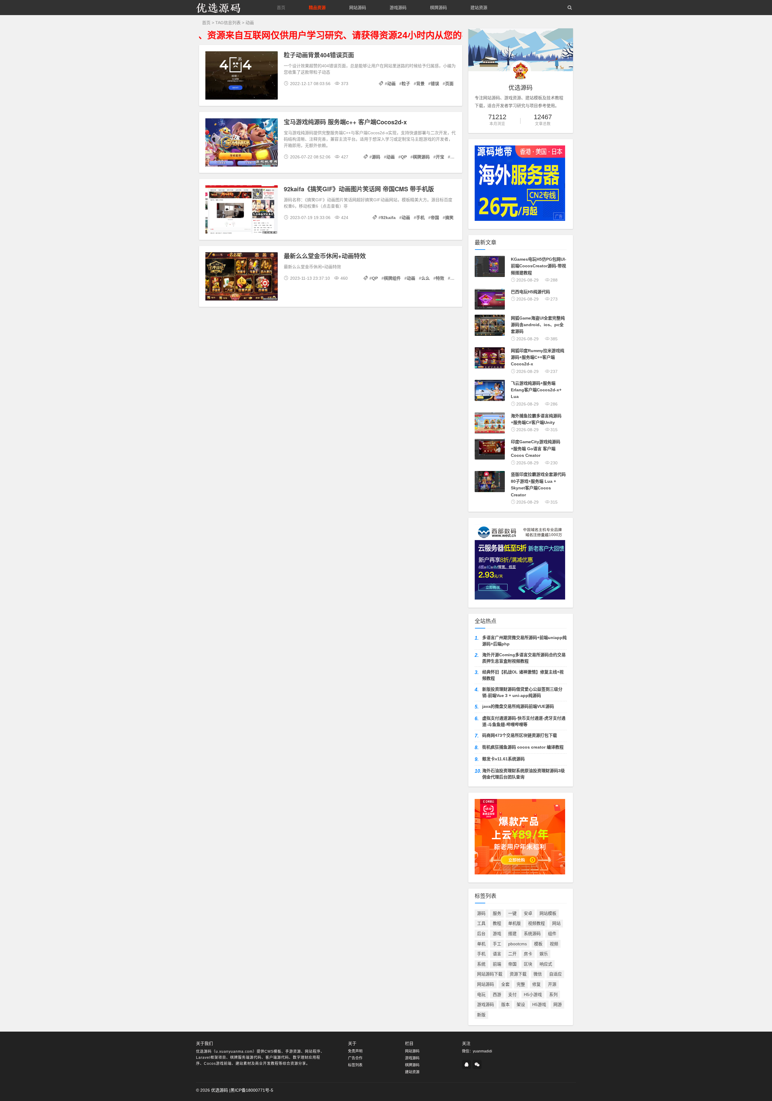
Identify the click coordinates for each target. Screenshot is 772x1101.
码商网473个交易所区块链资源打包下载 (519, 735)
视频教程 (536, 923)
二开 (512, 953)
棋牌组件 (392, 278)
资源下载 (518, 974)
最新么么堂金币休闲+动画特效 (325, 255)
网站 (556, 923)
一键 (512, 913)
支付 (512, 994)
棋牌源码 (438, 7)
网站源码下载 (489, 974)
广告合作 (355, 1058)
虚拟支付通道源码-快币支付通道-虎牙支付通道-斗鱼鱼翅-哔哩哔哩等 (523, 721)
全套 (505, 984)
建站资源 (478, 7)
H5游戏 (539, 1004)
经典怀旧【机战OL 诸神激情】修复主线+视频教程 (523, 675)
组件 (552, 933)
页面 (449, 83)
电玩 (481, 994)
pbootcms (517, 943)
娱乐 (543, 953)
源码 (376, 156)
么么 (425, 278)
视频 (554, 943)
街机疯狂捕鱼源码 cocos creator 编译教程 (523, 747)
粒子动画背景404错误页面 (319, 54)
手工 (497, 943)
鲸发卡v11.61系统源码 (503, 758)
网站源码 (357, 7)
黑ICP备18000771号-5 (251, 1090)
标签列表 (355, 1065)
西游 (497, 994)
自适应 (555, 974)
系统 (481, 964)
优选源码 (219, 1090)
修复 (536, 984)
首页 (281, 7)
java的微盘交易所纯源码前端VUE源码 (518, 706)
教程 (497, 923)
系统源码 (532, 933)
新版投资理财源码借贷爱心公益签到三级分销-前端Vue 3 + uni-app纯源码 (522, 692)
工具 (481, 923)
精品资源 (317, 7)
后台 (481, 933)
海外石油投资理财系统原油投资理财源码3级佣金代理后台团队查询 (523, 773)
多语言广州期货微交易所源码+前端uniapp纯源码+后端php (524, 640)
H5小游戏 (533, 994)
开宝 (440, 156)
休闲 (454, 278)
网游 (557, 1004)
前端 (497, 964)
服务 (497, 913)
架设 (521, 1004)
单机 (481, 943)
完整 (521, 984)
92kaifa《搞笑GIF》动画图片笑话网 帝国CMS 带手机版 (359, 188)
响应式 (545, 964)
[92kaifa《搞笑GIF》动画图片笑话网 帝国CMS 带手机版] (241, 210)
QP (404, 156)
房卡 (528, 953)
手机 (420, 217)
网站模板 (547, 913)
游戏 (497, 933)
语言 (497, 953)
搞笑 (449, 217)
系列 (553, 994)
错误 (435, 83)
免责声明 (355, 1051)
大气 (454, 156)
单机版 (514, 923)
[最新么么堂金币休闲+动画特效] (241, 277)
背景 (420, 83)
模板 (538, 943)
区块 (528, 964)
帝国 (435, 217)
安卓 (528, 913)
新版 (481, 1014)
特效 (440, 278)
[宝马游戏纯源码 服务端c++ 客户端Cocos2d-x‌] (241, 143)
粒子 (406, 83)
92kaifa (388, 217)
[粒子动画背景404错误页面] (241, 76)
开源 (552, 984)
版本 (505, 1004)
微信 (537, 974)
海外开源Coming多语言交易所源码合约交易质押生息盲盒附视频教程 (524, 657)
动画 (391, 83)
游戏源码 (398, 7)
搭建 (512, 933)
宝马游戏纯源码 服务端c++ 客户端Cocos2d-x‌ (345, 121)
